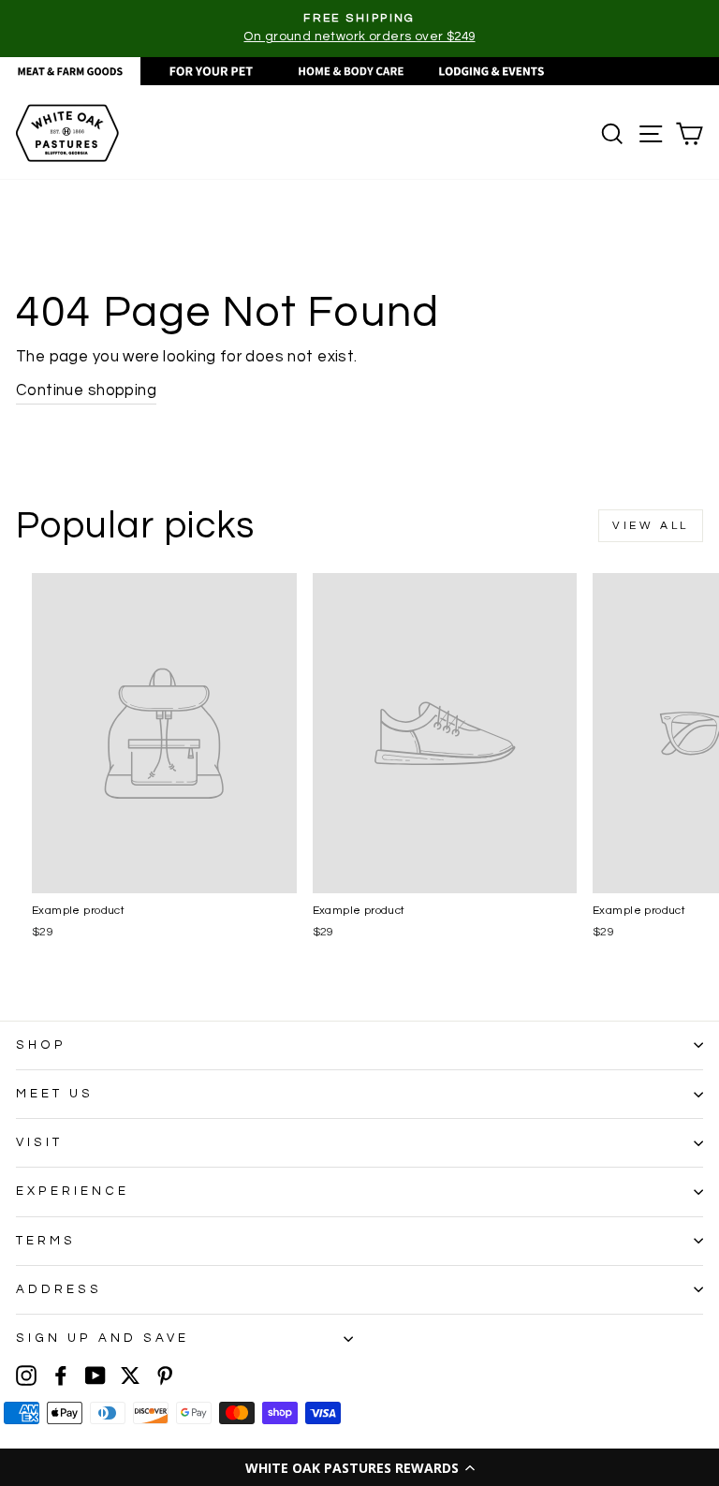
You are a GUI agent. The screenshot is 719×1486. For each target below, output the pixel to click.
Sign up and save (102, 1338)
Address (59, 1289)
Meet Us (55, 1093)
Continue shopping (86, 390)
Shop (41, 1045)
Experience (72, 1191)
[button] (359, 1467)
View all (650, 526)
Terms (46, 1240)
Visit (39, 1142)
